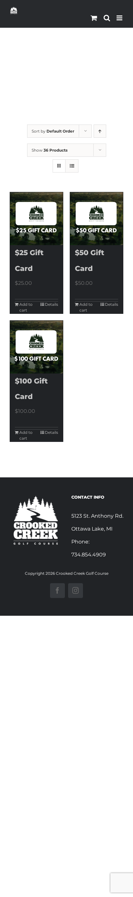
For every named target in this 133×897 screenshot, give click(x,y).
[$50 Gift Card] (96, 218)
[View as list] (72, 166)
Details (51, 304)
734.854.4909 (88, 555)
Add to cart (26, 307)
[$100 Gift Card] (36, 347)
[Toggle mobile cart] (94, 18)
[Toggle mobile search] (107, 18)
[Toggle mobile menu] (120, 18)
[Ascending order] (100, 131)
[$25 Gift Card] (36, 218)
